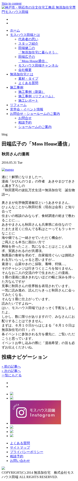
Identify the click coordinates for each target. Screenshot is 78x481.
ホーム (15, 30)
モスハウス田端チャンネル (38, 65)
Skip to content (11, 3)
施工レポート (28, 100)
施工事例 (16, 87)
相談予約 (25, 122)
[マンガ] (8, 169)
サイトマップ (20, 447)
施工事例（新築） (31, 92)
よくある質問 (28, 83)
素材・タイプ (28, 78)
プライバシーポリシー (26, 452)
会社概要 (25, 70)
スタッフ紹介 (28, 43)
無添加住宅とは (21, 74)
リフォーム (18, 105)
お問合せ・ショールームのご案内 (35, 113)
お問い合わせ (20, 460)
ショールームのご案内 (35, 127)
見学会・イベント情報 (26, 109)
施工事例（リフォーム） (36, 96)
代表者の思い (28, 39)
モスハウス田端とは (25, 35)
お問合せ (25, 118)
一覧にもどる (12, 375)
